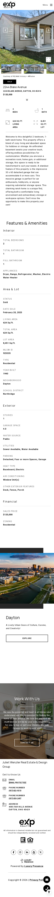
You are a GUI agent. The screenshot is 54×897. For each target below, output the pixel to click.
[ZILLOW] (33, 852)
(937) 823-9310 (15, 791)
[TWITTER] (40, 852)
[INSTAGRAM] (20, 852)
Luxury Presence (33, 866)
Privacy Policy (38, 880)
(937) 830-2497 (15, 798)
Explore (27, 638)
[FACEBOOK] (13, 852)
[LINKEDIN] (27, 852)
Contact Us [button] (27, 743)
